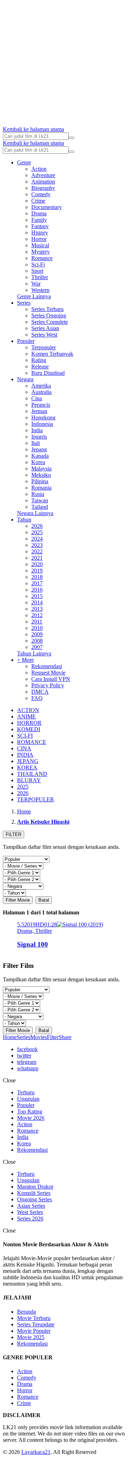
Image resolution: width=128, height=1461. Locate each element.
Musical (40, 245)
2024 (37, 539)
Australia (41, 392)
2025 (37, 532)
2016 (37, 590)
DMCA (40, 692)
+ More (25, 660)
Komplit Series (33, 1193)
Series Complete (49, 322)
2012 (37, 615)
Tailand (39, 507)
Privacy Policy (47, 685)
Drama (39, 213)
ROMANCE (31, 742)
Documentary (46, 207)
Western (40, 290)
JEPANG (27, 761)
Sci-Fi (38, 264)
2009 (37, 634)
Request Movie (48, 673)
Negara (25, 379)
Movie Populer (33, 1331)
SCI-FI (25, 736)
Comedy (40, 194)
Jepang (39, 449)
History (39, 233)
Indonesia (42, 424)
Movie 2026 (30, 1118)
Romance (42, 258)
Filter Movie (18, 900)
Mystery (40, 252)
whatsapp (27, 1068)
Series (24, 303)
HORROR (29, 723)
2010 (37, 628)
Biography (43, 188)
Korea (38, 462)
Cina (36, 398)
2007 (37, 647)
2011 (36, 622)
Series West (44, 335)
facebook (27, 1049)
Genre (24, 162)
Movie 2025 (30, 1337)
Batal (43, 900)
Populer (25, 341)
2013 (37, 609)
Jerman (39, 411)
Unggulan (28, 1099)
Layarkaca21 (35, 1452)
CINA (24, 748)
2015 (37, 596)
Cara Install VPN (50, 679)
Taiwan (39, 500)
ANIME (26, 716)
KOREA (27, 768)
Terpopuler (43, 347)
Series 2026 (30, 1218)
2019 (37, 571)
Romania (41, 488)
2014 (37, 602)
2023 (37, 545)
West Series (30, 1212)
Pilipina (39, 481)
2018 (37, 577)
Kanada (40, 456)
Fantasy (40, 226)
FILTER (13, 834)
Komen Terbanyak (52, 354)
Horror (39, 239)
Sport (37, 271)
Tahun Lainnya (34, 653)
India (37, 430)
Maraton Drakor (35, 1187)
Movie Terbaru (33, 1318)
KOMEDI (28, 729)
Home (10, 1037)
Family (39, 220)
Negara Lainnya (35, 513)
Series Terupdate (35, 1324)
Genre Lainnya (34, 296)
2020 (37, 564)
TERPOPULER (35, 799)
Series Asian (45, 328)
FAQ (37, 698)
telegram (26, 1062)
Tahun (24, 520)
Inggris (39, 437)
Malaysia (41, 469)
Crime (38, 201)
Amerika (41, 386)
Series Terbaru (47, 309)
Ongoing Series (34, 1199)
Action (39, 169)
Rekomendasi (46, 666)
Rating (38, 360)
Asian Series (31, 1206)
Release (40, 366)
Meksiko (41, 475)
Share (65, 1037)
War (36, 284)
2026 (37, 526)
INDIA (25, 755)
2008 (37, 641)
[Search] (71, 138)
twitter (24, 1056)
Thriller (39, 277)
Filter (53, 1037)
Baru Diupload (48, 373)
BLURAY (29, 780)
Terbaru (25, 1092)
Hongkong (43, 417)
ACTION (28, 710)
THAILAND (32, 774)
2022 (37, 551)
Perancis (40, 405)
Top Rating (29, 1112)
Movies (38, 1037)
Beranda (26, 1312)
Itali (35, 443)
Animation (43, 182)
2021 (37, 558)
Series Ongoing (48, 315)
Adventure (43, 175)
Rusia (37, 494)
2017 (37, 583)
